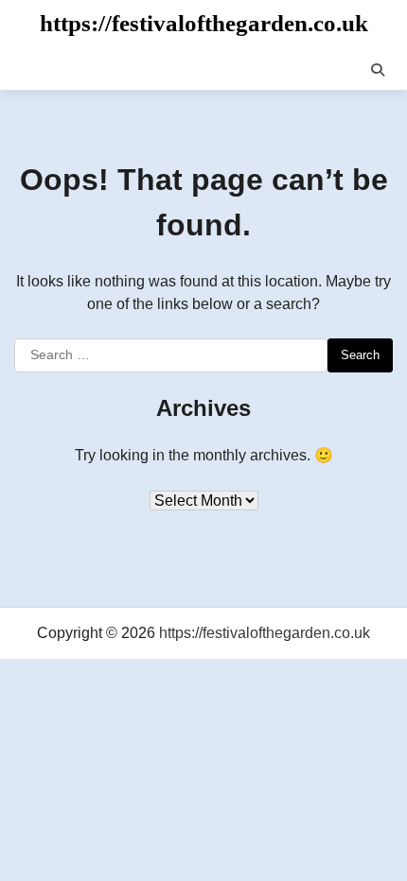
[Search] (377, 70)
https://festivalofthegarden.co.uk (204, 22)
